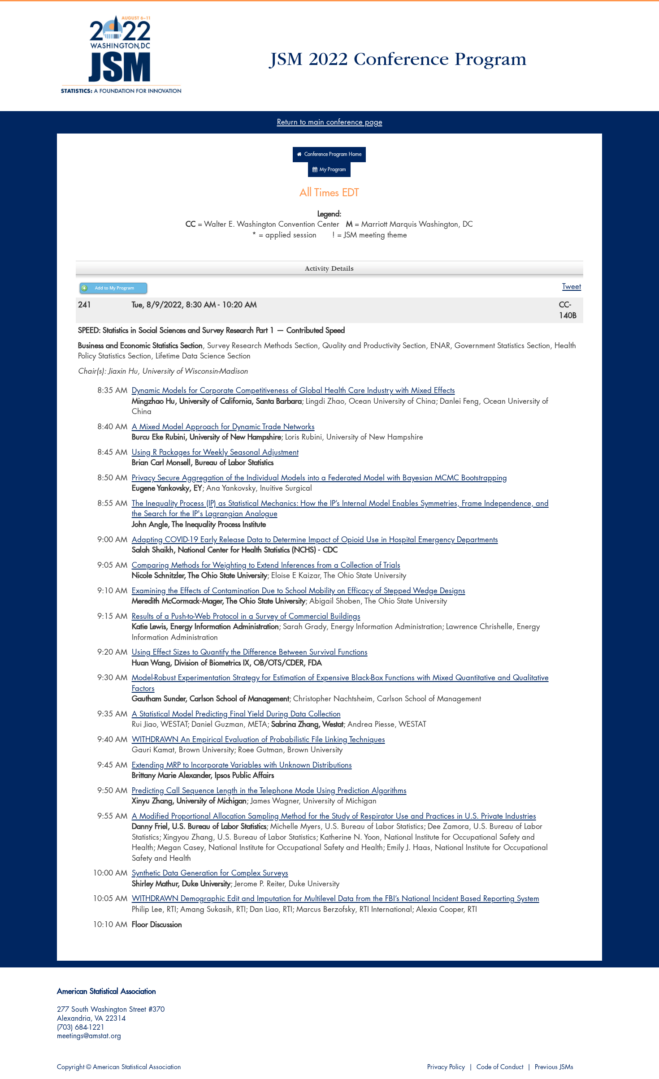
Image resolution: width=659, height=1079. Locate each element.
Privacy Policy (446, 1067)
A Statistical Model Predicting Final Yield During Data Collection (236, 714)
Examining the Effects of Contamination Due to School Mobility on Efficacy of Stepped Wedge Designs (298, 591)
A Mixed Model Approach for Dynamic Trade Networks (223, 427)
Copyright (70, 1067)
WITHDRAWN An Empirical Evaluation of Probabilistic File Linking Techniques (258, 739)
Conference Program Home (331, 154)
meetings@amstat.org (89, 1036)
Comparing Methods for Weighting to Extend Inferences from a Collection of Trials (266, 565)
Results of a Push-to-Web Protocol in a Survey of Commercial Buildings (246, 616)
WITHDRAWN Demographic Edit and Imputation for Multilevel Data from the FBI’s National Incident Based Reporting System (335, 898)
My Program (331, 169)
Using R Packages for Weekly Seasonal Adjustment (215, 452)
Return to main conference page (329, 122)
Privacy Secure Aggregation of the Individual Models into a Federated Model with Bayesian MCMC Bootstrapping (319, 478)
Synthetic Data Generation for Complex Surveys (210, 873)
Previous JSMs (554, 1067)
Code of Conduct (500, 1067)
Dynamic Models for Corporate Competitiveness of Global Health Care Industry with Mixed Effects (293, 390)
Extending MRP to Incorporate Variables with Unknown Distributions (242, 765)
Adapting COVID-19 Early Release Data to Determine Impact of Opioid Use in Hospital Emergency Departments (315, 540)
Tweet (571, 286)
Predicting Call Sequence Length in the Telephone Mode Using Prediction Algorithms (269, 790)
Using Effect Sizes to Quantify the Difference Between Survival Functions (250, 652)
